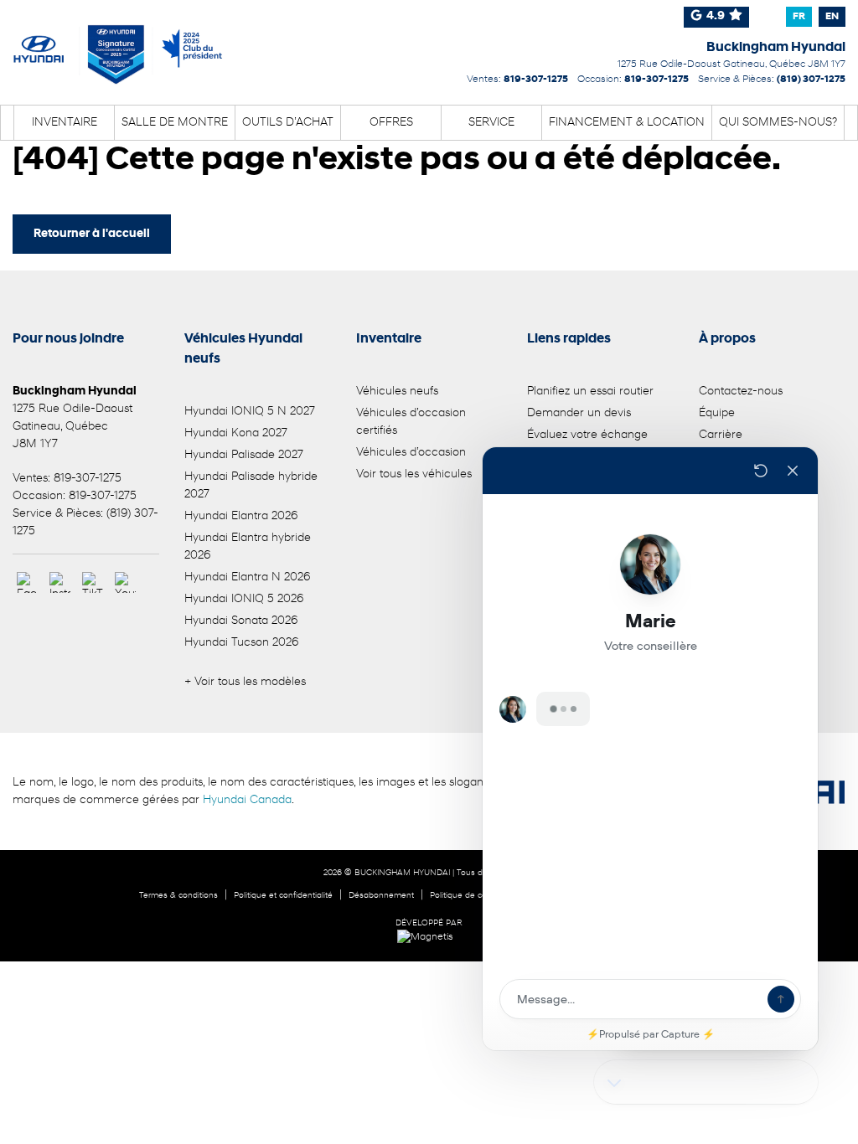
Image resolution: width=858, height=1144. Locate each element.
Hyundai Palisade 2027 (243, 455)
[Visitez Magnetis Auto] (429, 937)
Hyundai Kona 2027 (235, 433)
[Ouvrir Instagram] (59, 582)
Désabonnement (381, 895)
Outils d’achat (287, 122)
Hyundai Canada (247, 800)
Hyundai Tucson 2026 (241, 642)
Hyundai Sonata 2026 (240, 621)
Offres (391, 122)
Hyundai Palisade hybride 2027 (251, 486)
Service (491, 122)
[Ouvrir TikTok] (92, 582)
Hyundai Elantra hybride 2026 (247, 547)
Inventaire (64, 122)
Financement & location (627, 122)
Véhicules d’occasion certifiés (411, 422)
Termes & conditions (178, 895)
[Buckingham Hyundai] (118, 43)
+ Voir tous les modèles (245, 682)
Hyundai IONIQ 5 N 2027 (249, 411)
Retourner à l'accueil (92, 234)
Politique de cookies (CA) (478, 895)
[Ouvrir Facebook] (27, 582)
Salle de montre (174, 122)
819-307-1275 (536, 80)
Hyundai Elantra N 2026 (247, 577)
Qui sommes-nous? (778, 122)
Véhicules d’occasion (411, 452)
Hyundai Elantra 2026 (240, 516)
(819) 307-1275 (811, 80)
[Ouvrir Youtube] (125, 582)
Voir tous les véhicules (414, 474)
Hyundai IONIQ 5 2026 (243, 599)
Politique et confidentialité (283, 895)
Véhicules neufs (397, 391)
